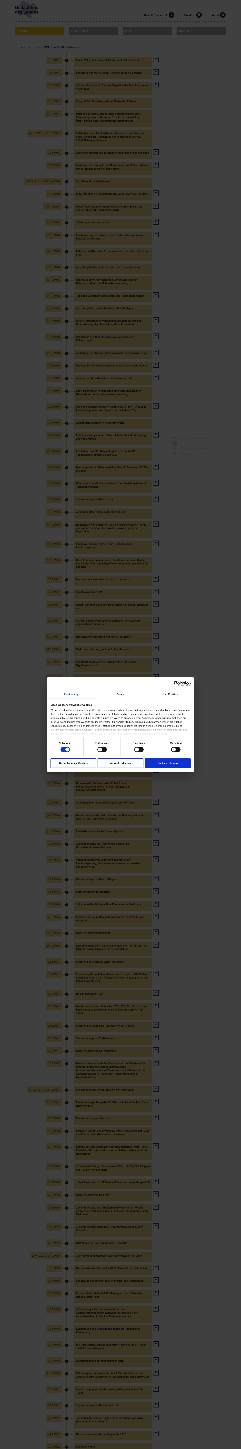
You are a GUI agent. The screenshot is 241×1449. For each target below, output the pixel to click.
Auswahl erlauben (120, 763)
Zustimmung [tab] (71, 694)
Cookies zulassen (168, 763)
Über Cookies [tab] (170, 694)
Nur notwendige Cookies (73, 763)
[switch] (102, 749)
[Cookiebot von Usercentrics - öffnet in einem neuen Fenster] (176, 683)
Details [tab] (121, 694)
